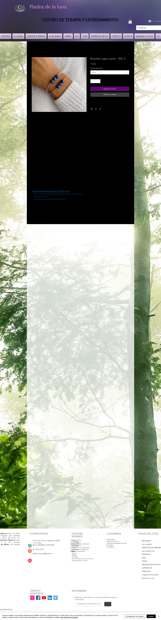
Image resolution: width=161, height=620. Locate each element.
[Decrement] (92, 81)
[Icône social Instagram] (32, 598)
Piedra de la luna (48, 6)
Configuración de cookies (134, 616)
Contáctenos (111, 547)
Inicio (34, 49)
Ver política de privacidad (69, 617)
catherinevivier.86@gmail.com (42, 554)
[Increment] (98, 81)
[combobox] (109, 72)
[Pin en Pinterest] (96, 109)
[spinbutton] (95, 81)
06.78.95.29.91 (38, 549)
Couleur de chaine (96, 68)
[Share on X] (104, 109)
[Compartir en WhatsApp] (100, 109)
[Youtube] (44, 598)
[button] (130, 21)
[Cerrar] (158, 616)
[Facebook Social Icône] (38, 598)
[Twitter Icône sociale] (55, 598)
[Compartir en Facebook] (91, 109)
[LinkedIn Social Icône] (50, 598)
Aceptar (151, 616)
